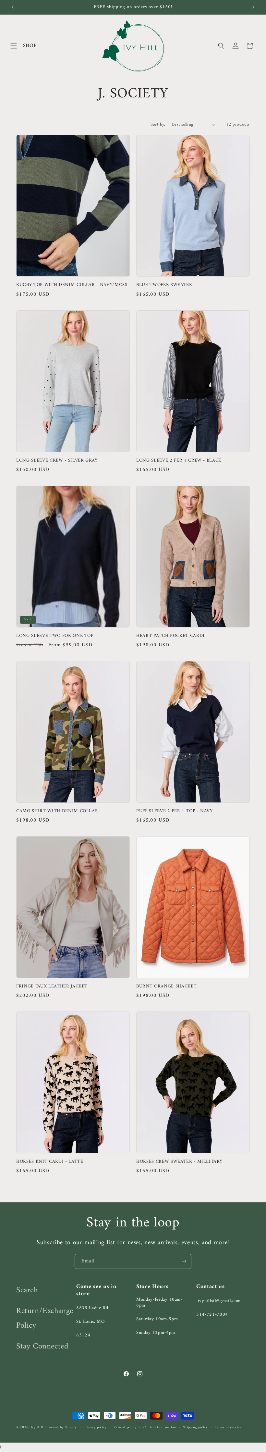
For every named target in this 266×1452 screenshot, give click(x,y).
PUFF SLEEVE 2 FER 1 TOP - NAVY (174, 811)
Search (27, 1290)
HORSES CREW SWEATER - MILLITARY (179, 1162)
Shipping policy (195, 1428)
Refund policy (125, 1428)
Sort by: (158, 124)
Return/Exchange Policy (44, 1318)
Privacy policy (95, 1428)
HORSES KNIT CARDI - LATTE (49, 1162)
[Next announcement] (253, 7)
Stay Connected (42, 1346)
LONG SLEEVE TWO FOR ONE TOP (55, 636)
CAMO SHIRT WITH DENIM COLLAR (57, 811)
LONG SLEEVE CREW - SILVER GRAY (57, 461)
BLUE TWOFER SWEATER (164, 285)
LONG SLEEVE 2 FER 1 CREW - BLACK (179, 461)
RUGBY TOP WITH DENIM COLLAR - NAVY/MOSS (71, 285)
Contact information (159, 1428)
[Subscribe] (184, 1261)
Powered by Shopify (60, 1427)
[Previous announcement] (13, 7)
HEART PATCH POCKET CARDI (170, 636)
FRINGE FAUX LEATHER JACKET (52, 986)
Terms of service (228, 1428)
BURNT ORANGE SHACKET (166, 986)
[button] (13, 46)
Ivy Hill (37, 1427)
